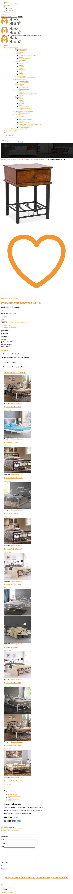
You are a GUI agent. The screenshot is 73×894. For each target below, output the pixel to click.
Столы (21, 71)
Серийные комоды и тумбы (27, 77)
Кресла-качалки (23, 87)
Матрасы (21, 103)
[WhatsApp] (18, 821)
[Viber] (15, 821)
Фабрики (7, 5)
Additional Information (10, 327)
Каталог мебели (12, 794)
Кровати (21, 66)
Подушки (21, 52)
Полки (21, 68)
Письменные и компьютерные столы (30, 124)
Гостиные (18, 53)
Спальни (17, 97)
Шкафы (21, 74)
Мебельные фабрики (14, 796)
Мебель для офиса (24, 113)
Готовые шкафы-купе (25, 127)
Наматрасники (23, 50)
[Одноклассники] (8, 821)
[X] (10, 821)
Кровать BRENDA (11, 442)
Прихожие (18, 90)
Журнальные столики (25, 119)
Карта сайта (11, 800)
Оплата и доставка (10, 12)
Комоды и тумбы (20, 76)
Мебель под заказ (20, 79)
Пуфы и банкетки (24, 89)
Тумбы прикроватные (25, 108)
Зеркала (21, 63)
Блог (5, 7)
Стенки (21, 57)
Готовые (21, 116)
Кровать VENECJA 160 (13, 549)
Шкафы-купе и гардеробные (23, 126)
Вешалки (21, 92)
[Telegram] (20, 821)
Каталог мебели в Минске (12, 4)
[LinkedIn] (13, 821)
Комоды (21, 65)
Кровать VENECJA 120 (13, 478)
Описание (7, 325)
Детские (17, 61)
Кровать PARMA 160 (12, 407)
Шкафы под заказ (24, 82)
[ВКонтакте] (5, 821)
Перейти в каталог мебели (19, 129)
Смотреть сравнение (7, 892)
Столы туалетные (24, 106)
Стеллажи (22, 69)
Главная (6, 2)
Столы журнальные (24, 58)
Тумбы (21, 73)
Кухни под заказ (23, 81)
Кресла (21, 85)
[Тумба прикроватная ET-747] (27, 225)
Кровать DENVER (11, 647)
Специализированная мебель (24, 111)
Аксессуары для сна (21, 49)
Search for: (4, 15)
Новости (10, 10)
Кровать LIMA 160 (11, 513)
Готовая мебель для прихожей (28, 93)
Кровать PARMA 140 (12, 683)
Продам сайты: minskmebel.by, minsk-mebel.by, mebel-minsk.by (36, 877)
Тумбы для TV (23, 60)
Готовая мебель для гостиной (27, 55)
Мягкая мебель (19, 84)
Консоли (21, 121)
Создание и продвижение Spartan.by (12, 829)
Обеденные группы (24, 122)
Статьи (10, 8)
